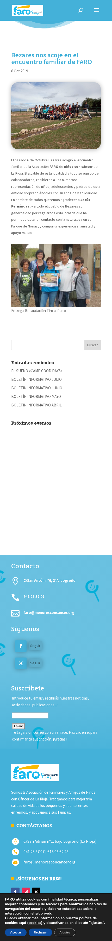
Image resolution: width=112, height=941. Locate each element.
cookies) (35, 922)
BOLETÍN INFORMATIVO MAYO (36, 396)
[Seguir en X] (21, 663)
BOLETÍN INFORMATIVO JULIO (36, 379)
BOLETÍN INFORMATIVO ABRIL (36, 405)
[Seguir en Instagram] (26, 892)
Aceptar (15, 932)
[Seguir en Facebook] (21, 646)
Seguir (35, 645)
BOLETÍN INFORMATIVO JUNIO (36, 387)
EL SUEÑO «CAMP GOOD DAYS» (36, 370)
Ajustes (64, 932)
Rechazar (40, 932)
